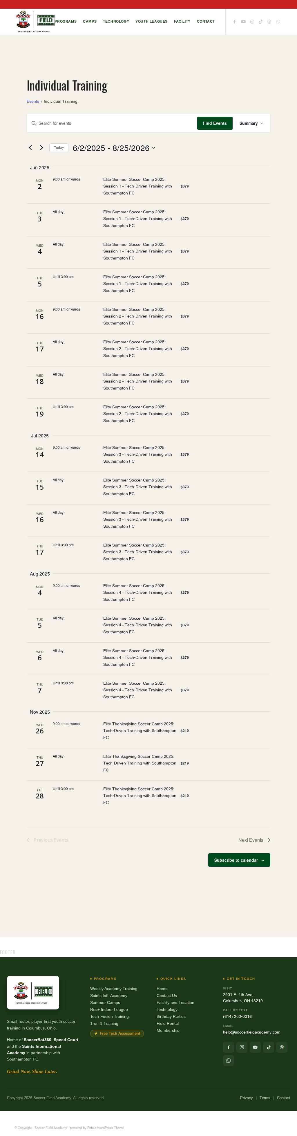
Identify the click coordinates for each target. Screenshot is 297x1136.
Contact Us (167, 995)
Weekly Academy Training (113, 989)
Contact (283, 1098)
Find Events (215, 123)
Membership (168, 1030)
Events (33, 101)
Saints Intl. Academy (108, 995)
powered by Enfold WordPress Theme (97, 1128)
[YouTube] (255, 1047)
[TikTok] (268, 1047)
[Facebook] (228, 1047)
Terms (265, 1098)
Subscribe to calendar (236, 860)
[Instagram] (241, 1047)
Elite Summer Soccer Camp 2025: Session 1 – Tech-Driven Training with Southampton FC (137, 186)
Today (59, 148)
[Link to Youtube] (243, 21)
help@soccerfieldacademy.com (251, 1032)
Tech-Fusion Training (109, 1016)
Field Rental (168, 1023)
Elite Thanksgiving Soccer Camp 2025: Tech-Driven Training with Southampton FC (139, 731)
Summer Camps (105, 1002)
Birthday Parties (171, 1016)
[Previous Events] (30, 147)
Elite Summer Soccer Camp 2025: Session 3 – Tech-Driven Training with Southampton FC (137, 454)
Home (162, 989)
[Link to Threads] (269, 21)
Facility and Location (175, 1002)
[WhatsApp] (228, 1060)
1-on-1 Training (104, 1023)
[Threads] (281, 1047)
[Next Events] (41, 147)
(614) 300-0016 (237, 1016)
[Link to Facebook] (234, 21)
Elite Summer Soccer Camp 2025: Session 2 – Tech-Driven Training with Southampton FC (137, 316)
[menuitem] (65, 21)
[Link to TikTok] (260, 21)
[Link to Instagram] (252, 21)
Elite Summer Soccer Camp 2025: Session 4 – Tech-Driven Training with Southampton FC (137, 592)
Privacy (246, 1098)
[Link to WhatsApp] (278, 21)
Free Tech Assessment (120, 1034)
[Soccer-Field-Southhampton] (35, 21)
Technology (167, 1009)
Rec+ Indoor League (109, 1009)
